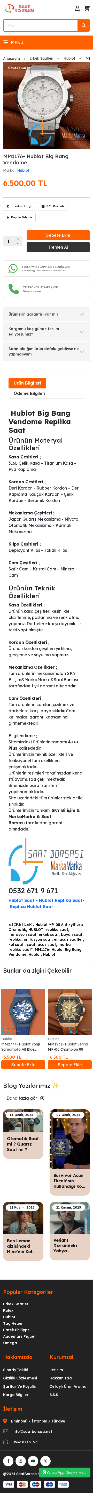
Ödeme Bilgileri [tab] (29, 393)
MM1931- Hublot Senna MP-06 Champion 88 (68, 1047)
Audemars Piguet (19, 1336)
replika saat (57, 929)
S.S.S (54, 1394)
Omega (10, 1343)
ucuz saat (47, 944)
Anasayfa (11, 58)
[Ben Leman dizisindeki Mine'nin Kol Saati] (23, 1217)
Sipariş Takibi (15, 1370)
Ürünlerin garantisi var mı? (33, 314)
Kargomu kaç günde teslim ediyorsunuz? (34, 331)
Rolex (8, 1310)
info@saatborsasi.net (32, 1431)
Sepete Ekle (58, 235)
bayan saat (71, 934)
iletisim (56, 1370)
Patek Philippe (16, 1330)
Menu (17, 42)
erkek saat (49, 934)
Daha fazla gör (22, 1098)
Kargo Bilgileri (16, 1394)
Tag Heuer (13, 1323)
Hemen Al (58, 247)
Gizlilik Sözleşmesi (20, 1378)
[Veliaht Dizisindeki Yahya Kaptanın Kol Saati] (70, 1217)
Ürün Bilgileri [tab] (27, 383)
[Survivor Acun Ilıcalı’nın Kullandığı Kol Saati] (70, 1138)
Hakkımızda (61, 1378)
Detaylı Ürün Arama (68, 1386)
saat (31, 944)
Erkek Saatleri (41, 58)
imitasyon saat (22, 934)
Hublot (69, 58)
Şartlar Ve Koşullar (20, 1386)
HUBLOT (35, 929)
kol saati (17, 944)
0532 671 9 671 (25, 1442)
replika (15, 939)
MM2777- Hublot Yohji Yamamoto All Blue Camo (20, 1047)
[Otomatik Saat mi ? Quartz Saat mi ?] (23, 1120)
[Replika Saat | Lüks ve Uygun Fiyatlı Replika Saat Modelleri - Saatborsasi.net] (20, 8)
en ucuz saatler (68, 939)
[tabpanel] (46, 680)
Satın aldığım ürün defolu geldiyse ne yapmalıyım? (44, 351)
